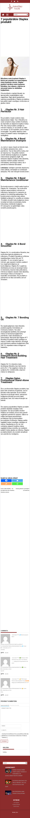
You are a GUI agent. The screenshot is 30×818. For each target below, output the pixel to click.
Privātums (16, 806)
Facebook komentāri (14, 705)
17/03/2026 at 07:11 (6, 647)
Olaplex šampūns (9, 149)
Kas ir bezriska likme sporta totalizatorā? (19, 792)
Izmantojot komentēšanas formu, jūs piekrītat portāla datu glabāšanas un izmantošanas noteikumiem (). (15, 735)
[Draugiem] (6, 483)
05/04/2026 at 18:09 (6, 669)
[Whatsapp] (17, 483)
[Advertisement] (15, 40)
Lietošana (16, 802)
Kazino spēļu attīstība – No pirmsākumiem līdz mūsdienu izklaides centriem (7, 490)
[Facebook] (6, 480)
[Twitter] (17, 480)
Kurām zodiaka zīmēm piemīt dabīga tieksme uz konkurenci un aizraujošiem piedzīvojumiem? (16, 772)
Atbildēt (6, 652)
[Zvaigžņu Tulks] (3, 14)
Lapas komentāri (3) (5, 705)
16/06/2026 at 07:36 (6, 690)
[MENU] (7, 14)
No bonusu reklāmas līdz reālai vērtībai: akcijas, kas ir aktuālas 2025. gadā (16, 783)
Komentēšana (16, 804)
